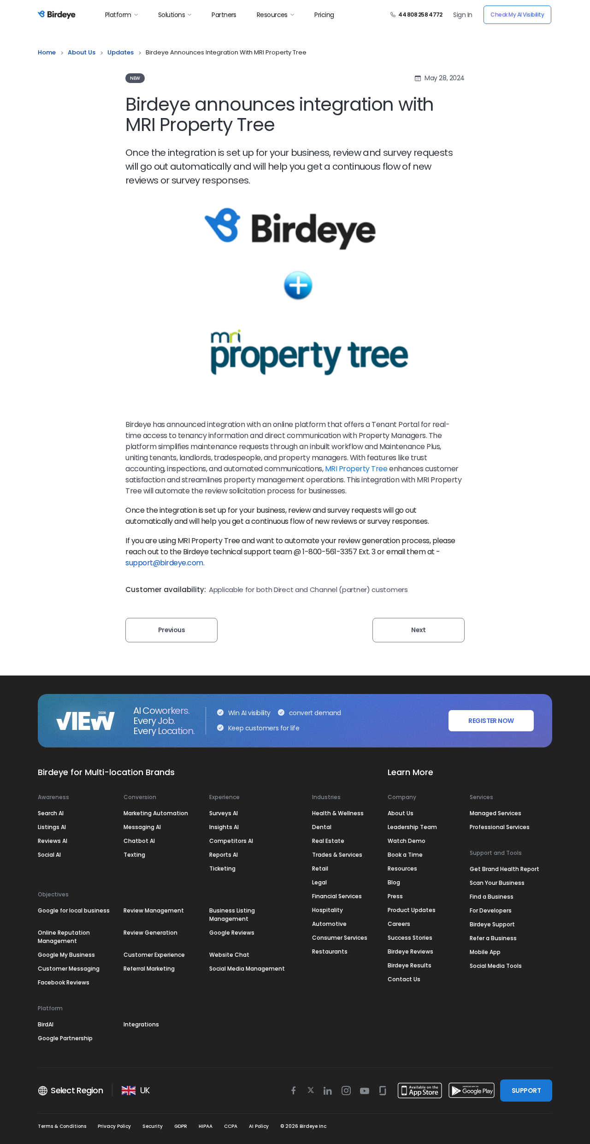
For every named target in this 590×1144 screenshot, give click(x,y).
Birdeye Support (492, 924)
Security (152, 1126)
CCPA (230, 1126)
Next (418, 629)
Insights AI (224, 827)
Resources (272, 15)
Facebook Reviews (63, 982)
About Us (81, 52)
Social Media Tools (496, 966)
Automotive (329, 924)
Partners (224, 15)
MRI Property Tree (357, 468)
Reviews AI (52, 841)
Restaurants (330, 951)
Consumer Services (339, 938)
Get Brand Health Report (504, 869)
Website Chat (229, 955)
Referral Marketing (149, 968)
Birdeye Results (409, 965)
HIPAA (205, 1126)
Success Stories (410, 938)
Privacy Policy (114, 1126)
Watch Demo (406, 841)
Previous (171, 629)
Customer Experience (154, 955)
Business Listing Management (232, 915)
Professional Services (500, 827)
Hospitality (327, 910)
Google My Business (66, 955)
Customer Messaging (69, 968)
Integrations (141, 1024)
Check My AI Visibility (517, 14)
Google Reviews (231, 933)
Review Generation (150, 933)
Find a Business (491, 897)
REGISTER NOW (490, 720)
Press (395, 896)
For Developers (491, 910)
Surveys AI (223, 813)
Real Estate (328, 841)
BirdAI (45, 1024)
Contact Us (404, 979)
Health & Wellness (338, 813)
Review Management (154, 910)
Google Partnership (65, 1038)
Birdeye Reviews (410, 951)
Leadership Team (412, 827)
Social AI (49, 855)
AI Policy (259, 1126)
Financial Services (337, 896)
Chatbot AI (139, 841)
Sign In (462, 15)
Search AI (51, 813)
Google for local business (74, 910)
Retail (320, 868)
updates (120, 52)
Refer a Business (493, 938)
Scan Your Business (497, 883)
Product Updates (412, 910)
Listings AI (52, 827)
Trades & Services (337, 855)
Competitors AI (231, 841)
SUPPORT (526, 1090)
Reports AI (223, 855)
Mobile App (485, 952)
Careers (399, 924)
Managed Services (495, 813)
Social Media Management (247, 968)
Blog (394, 882)
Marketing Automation (156, 813)
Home (47, 52)
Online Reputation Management (64, 937)
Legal (319, 882)
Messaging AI (142, 827)
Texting (134, 855)
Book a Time (405, 855)
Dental (321, 827)
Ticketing (222, 868)
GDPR (180, 1126)
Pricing (324, 15)
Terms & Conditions (62, 1126)
